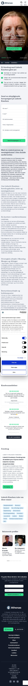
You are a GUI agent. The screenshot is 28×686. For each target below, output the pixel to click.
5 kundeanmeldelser (23, 57)
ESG (5, 521)
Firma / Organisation (8, 124)
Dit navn (5, 108)
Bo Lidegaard (19, 548)
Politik (5, 518)
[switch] (24, 342)
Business (17, 505)
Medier (21, 516)
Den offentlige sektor (17, 508)
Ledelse (14, 516)
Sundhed (14, 650)
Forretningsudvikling (9, 513)
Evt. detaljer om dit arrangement (11, 130)
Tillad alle (14, 362)
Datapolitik (14, 677)
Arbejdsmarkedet (8, 505)
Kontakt (9, 629)
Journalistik (7, 516)
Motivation (14, 655)
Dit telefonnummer (8, 119)
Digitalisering (7, 510)
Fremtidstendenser (14, 645)
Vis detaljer (20, 357)
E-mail (5, 113)
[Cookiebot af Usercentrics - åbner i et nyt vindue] (20, 312)
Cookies (14, 675)
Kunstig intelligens (14, 635)
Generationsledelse (14, 648)
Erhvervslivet (16, 510)
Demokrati (6, 508)
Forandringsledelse (14, 637)
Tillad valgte (14, 367)
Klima (14, 640)
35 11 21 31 (20, 629)
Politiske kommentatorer (15, 518)
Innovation (20, 513)
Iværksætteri (14, 642)
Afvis (14, 372)
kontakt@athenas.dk (14, 672)
